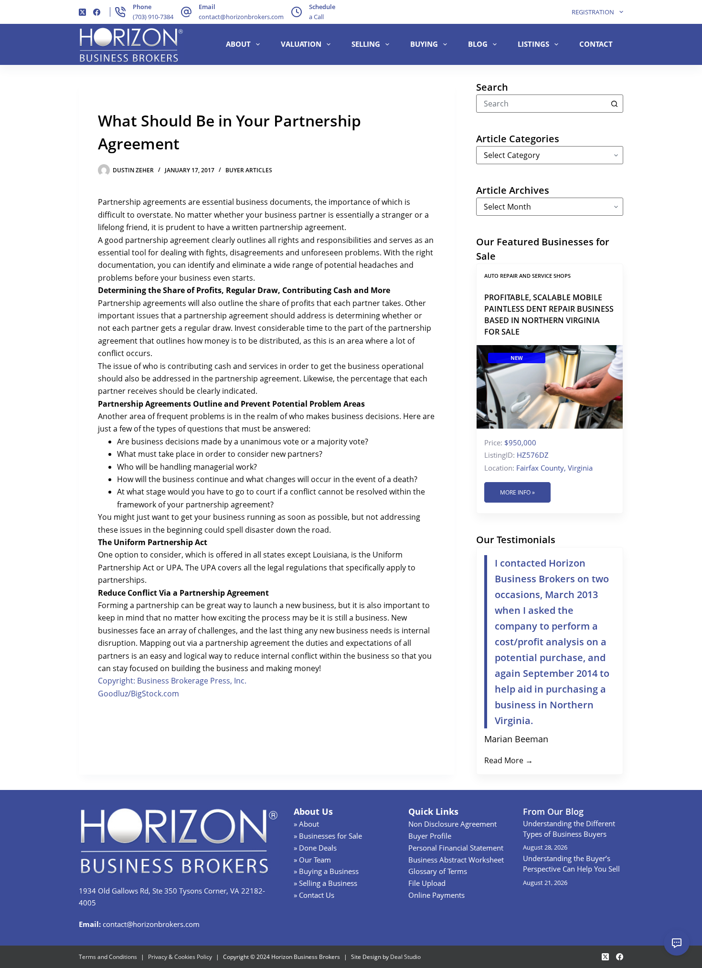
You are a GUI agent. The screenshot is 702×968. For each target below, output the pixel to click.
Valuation (301, 44)
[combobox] (541, 104)
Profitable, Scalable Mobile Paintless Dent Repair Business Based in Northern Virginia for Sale (549, 314)
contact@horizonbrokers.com (241, 16)
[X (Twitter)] (82, 12)
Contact (596, 44)
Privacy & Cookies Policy (180, 957)
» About (306, 824)
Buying (424, 44)
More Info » (517, 492)
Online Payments (436, 895)
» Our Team (312, 859)
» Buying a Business (326, 871)
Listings (533, 44)
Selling (365, 44)
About (238, 44)
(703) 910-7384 (153, 16)
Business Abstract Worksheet (456, 859)
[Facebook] (96, 12)
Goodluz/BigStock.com (138, 693)
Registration (593, 12)
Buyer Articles (248, 170)
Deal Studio (405, 957)
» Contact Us (314, 895)
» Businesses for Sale (328, 836)
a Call (316, 16)
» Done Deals (315, 847)
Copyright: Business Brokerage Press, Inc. (172, 680)
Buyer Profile (429, 836)
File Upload (427, 883)
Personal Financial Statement (455, 847)
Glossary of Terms (437, 871)
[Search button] (614, 103)
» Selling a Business (325, 883)
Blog (478, 44)
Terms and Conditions (108, 957)
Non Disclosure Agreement (452, 824)
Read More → (508, 760)
